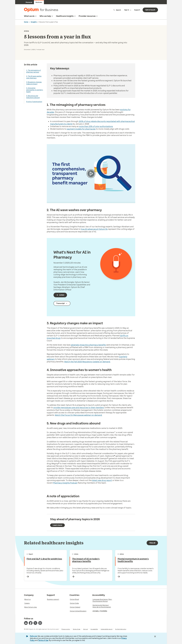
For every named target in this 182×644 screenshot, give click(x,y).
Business (39, 2)
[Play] (91, 173)
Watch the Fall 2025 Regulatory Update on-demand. (87, 362)
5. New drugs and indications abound (33, 97)
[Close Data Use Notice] (155, 636)
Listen (61, 295)
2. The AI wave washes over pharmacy (33, 77)
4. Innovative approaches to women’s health (34, 90)
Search (118, 10)
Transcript (60, 303)
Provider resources (87, 16)
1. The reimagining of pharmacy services (33, 71)
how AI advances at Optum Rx (94, 229)
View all (152, 543)
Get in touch (150, 10)
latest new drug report (102, 480)
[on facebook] (31, 623)
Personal (29, 2)
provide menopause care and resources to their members (78, 407)
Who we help (45, 16)
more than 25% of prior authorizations (96, 126)
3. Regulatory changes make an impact (34, 83)
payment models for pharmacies (81, 129)
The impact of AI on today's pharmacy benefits (86, 560)
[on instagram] (40, 623)
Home (26, 22)
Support (137, 10)
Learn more (57, 525)
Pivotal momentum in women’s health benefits (133, 560)
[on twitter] (35, 623)
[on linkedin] (26, 623)
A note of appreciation (34, 102)
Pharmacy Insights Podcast (65, 483)
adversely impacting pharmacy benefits (88, 345)
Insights (34, 22)
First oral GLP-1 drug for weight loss (44, 559)
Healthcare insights (65, 16)
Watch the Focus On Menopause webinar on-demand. (78, 415)
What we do (29, 16)
